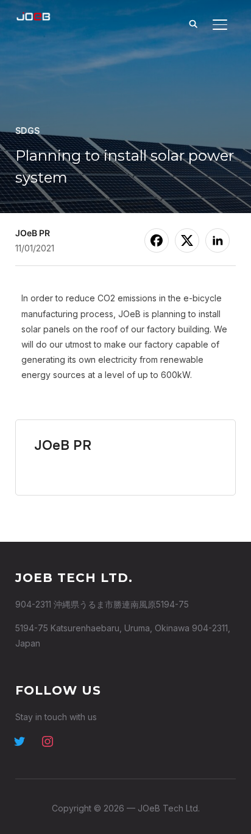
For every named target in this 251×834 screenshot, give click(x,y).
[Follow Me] (19, 740)
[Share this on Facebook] (156, 240)
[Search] (193, 23)
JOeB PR (32, 233)
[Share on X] (187, 240)
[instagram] (47, 740)
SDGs (27, 130)
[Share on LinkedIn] (217, 240)
